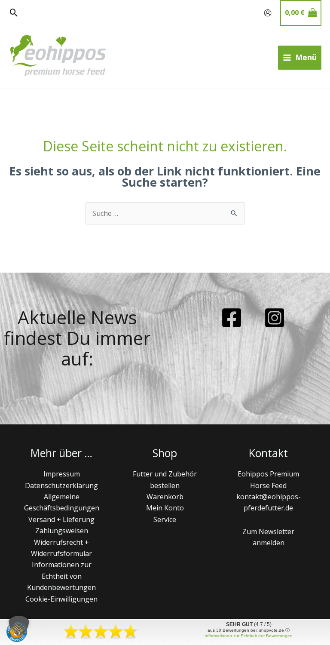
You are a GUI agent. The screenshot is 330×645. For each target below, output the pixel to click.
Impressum (61, 474)
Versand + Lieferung (61, 519)
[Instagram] (274, 318)
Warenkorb (165, 496)
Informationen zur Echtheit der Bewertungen (249, 635)
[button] (14, 13)
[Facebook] (231, 318)
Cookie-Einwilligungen (61, 599)
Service (164, 519)
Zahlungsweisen (61, 530)
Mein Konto (165, 508)
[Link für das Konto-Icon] (268, 13)
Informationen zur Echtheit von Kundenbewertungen (61, 576)
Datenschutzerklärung (61, 485)
